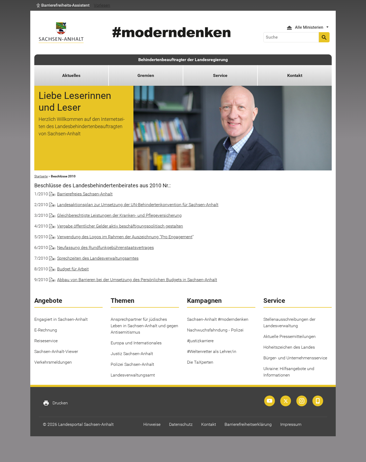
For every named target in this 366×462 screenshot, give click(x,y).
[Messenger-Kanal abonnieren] (317, 401)
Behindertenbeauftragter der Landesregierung (183, 59)
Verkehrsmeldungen (53, 362)
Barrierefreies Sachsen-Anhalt (85, 193)
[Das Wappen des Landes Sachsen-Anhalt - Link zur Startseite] (61, 32)
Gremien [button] (145, 75)
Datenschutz (181, 424)
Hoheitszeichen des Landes (289, 347)
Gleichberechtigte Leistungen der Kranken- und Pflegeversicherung (119, 215)
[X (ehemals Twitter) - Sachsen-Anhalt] (285, 401)
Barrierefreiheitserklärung (248, 424)
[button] (62, 5)
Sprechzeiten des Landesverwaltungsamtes (98, 258)
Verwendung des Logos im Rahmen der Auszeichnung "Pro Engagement (124, 236)
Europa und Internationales (136, 342)
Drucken (55, 403)
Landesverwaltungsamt (133, 375)
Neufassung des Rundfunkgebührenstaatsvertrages (105, 247)
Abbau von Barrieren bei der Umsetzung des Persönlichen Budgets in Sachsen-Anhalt (137, 279)
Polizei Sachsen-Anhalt (132, 364)
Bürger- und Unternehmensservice (295, 357)
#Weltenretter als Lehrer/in (211, 351)
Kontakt (208, 424)
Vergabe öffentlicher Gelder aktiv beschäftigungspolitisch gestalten (120, 226)
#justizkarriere (200, 340)
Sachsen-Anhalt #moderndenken (217, 319)
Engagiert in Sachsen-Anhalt (61, 319)
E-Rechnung (45, 330)
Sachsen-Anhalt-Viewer (56, 351)
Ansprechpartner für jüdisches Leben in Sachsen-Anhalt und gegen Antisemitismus (144, 326)
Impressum (290, 424)
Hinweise (151, 424)
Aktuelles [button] (71, 75)
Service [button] (220, 75)
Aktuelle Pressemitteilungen (289, 336)
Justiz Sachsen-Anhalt (132, 353)
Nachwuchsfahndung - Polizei (215, 330)
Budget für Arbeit (73, 268)
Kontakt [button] (294, 75)
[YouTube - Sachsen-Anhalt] (269, 401)
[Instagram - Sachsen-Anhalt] (301, 401)
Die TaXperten (200, 362)
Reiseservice (46, 340)
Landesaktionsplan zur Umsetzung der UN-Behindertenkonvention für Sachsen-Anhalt (137, 204)
